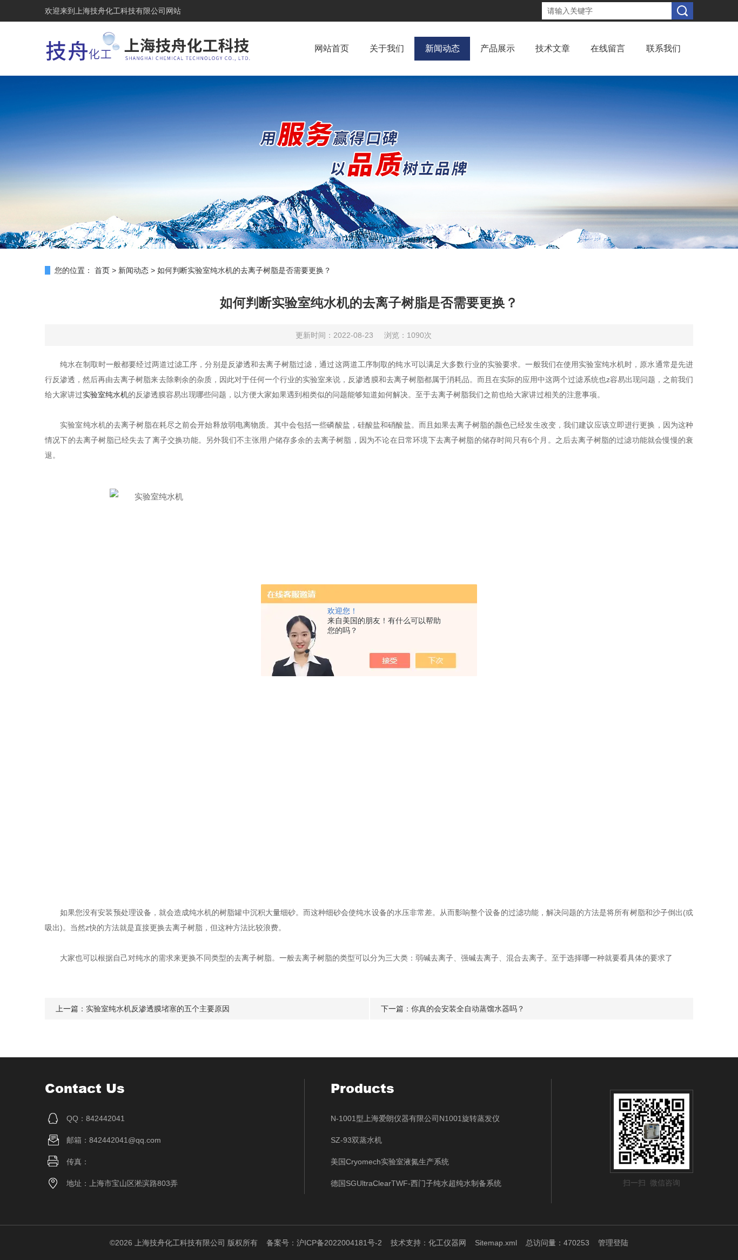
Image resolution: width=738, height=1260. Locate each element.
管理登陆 (613, 1242)
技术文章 (552, 48)
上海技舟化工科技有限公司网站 (128, 10)
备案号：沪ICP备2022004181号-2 (324, 1242)
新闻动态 (442, 48)
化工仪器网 (447, 1242)
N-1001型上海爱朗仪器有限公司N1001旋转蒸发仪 (415, 1118)
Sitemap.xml (496, 1242)
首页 (102, 270)
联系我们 (663, 48)
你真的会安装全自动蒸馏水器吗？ (468, 1008)
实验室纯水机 (105, 394)
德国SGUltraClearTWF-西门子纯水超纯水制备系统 (416, 1183)
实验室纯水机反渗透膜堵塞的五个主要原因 (158, 1008)
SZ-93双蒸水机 (356, 1140)
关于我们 (387, 48)
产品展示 (497, 48)
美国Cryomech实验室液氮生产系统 (390, 1161)
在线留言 (608, 48)
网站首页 (331, 48)
